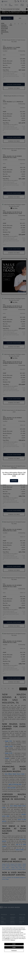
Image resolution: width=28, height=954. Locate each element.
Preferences (14, 950)
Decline (14, 947)
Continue (14, 480)
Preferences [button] (12, 940)
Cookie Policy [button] (7, 938)
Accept (14, 944)
